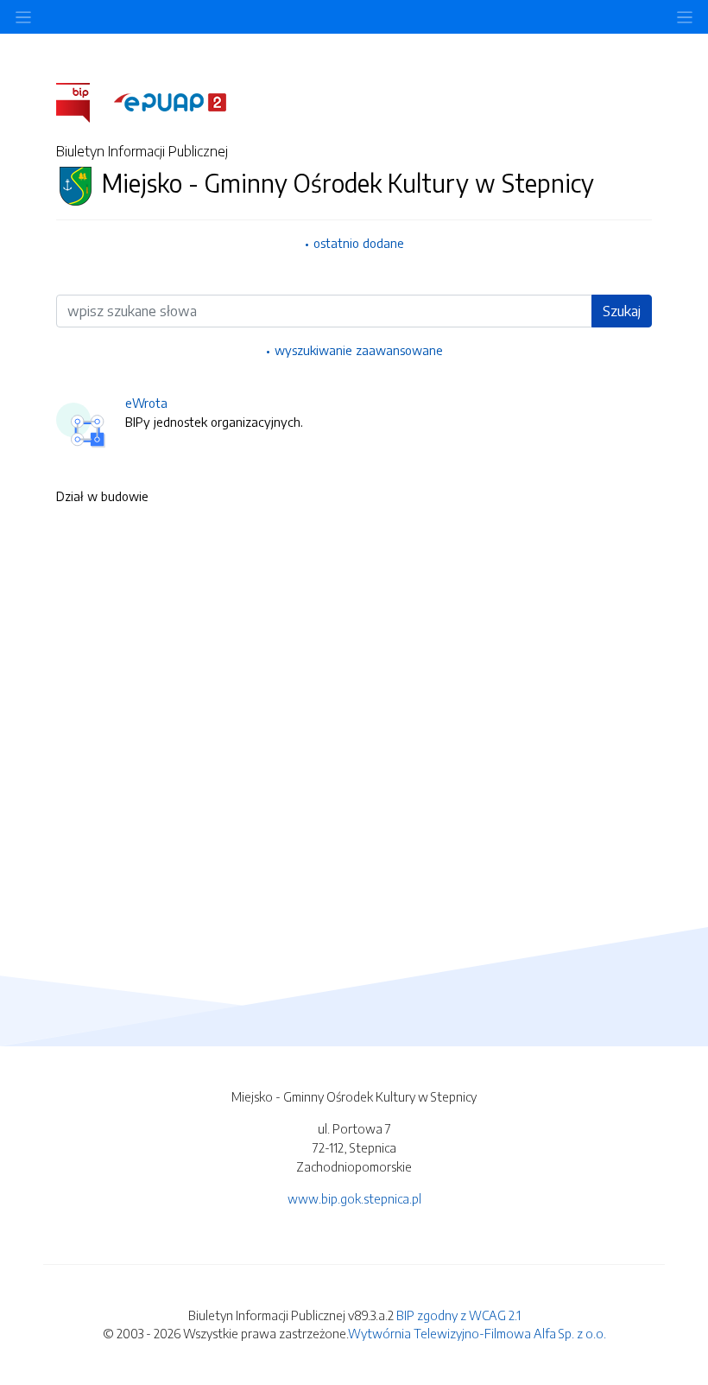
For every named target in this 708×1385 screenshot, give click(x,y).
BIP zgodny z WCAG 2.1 (458, 1315)
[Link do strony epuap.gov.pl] (170, 101)
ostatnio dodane (358, 243)
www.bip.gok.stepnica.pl (354, 1198)
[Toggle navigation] (684, 17)
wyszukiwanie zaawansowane (359, 350)
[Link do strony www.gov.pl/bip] (83, 101)
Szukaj (622, 311)
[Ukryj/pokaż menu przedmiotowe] (23, 17)
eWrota (146, 402)
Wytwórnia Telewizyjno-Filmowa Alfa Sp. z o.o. (477, 1333)
